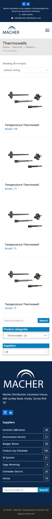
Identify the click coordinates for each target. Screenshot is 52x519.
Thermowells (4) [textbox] (25, 335)
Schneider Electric (25, 471)
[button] (47, 30)
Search (43, 320)
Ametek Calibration (25, 430)
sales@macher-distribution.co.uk (27, 18)
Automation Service (25, 437)
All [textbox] (6, 352)
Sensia (25, 478)
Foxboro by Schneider (25, 450)
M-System (25, 457)
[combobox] (26, 335)
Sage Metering (25, 464)
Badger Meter (25, 443)
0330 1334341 (27, 14)
